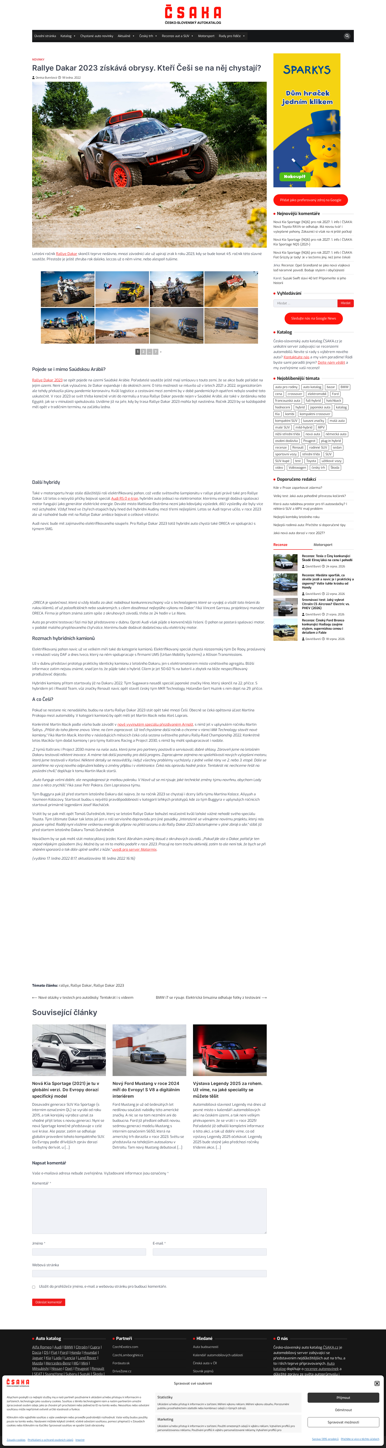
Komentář (41, 1183)
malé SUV (282, 427)
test (298, 461)
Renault (298, 447)
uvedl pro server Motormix (134, 849)
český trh (318, 468)
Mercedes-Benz (58, 1363)
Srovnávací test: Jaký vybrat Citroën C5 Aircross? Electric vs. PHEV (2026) (326, 604)
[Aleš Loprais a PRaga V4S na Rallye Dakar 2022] (231, 289)
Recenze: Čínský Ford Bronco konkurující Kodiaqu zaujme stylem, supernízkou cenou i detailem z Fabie (323, 626)
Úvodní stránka (45, 36)
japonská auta (320, 407)
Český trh (146, 36)
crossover (295, 394)
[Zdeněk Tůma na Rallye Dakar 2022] (67, 289)
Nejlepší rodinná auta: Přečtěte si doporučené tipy (309, 525)
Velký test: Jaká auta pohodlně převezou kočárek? (309, 496)
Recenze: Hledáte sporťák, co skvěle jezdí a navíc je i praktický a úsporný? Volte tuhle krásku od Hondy (328, 581)
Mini (84, 1363)
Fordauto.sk (121, 1363)
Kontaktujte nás (296, 357)
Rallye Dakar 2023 (47, 380)
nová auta (313, 434)
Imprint (80, 1440)
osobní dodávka (286, 441)
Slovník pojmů (203, 1371)
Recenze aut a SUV (175, 36)
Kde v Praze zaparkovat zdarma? (297, 488)
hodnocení (282, 407)
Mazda (37, 1363)
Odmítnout (343, 1410)
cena (278, 394)
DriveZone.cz (122, 1371)
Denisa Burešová (46, 77)
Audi (58, 1347)
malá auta (337, 421)
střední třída (311, 454)
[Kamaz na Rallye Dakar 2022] (67, 326)
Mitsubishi (40, 1368)
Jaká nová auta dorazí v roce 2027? (299, 533)
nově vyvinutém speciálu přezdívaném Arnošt (155, 724)
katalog (341, 407)
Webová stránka (45, 1265)
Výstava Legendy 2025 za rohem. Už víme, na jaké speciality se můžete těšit (228, 1090)
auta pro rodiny (286, 387)
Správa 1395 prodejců (325, 1439)
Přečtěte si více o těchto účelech (360, 1439)
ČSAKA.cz (330, 1347)
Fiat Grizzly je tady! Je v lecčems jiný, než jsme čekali (311, 257)
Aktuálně (124, 36)
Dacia (36, 1352)
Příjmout (343, 1398)
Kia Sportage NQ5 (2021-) (291, 244)
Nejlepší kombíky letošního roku (296, 517)
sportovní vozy (286, 454)
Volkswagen (297, 468)
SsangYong (54, 1374)
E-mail (159, 1243)
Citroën (82, 1347)
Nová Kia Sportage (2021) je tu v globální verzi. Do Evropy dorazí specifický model (65, 1090)
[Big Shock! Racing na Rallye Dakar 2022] (122, 289)
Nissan (56, 1368)
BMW (344, 387)
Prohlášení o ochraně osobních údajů (50, 1440)
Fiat (54, 1352)
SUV (328, 454)
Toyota (311, 461)
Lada (58, 1358)
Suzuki (85, 1374)
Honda (75, 1352)
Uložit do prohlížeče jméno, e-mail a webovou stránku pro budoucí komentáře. (103, 1286)
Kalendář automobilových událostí (218, 1355)
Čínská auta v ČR (205, 1363)
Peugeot (309, 441)
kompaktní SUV (286, 421)
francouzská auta (287, 401)
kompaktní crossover (315, 414)
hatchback (333, 401)
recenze (281, 447)
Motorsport (206, 36)
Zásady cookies (16, 1440)
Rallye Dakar (66, 253)
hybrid (300, 407)
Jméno (38, 1243)
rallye (64, 985)
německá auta (336, 434)
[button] (377, 1383)
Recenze (280, 544)
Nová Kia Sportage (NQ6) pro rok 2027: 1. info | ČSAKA (312, 222)
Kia (277, 414)
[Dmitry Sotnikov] (176, 326)
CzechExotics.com (125, 1347)
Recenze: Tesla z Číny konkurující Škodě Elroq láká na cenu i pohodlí (327, 558)
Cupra (95, 1347)
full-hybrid (313, 401)
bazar (331, 387)
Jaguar (37, 1358)
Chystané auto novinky (96, 36)
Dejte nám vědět (331, 362)
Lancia (69, 1358)
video (279, 468)
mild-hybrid (304, 427)
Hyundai (90, 1352)
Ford (335, 394)
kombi (289, 414)
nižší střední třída (287, 434)
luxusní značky (313, 421)
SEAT (38, 1374)
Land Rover (87, 1358)
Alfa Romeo (42, 1347)
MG (76, 1363)
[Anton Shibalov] (231, 326)
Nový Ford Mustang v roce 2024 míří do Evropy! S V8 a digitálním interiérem (146, 1090)
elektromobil (317, 394)
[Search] (347, 36)
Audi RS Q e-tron (124, 498)
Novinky (38, 59)
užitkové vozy (332, 461)
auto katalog (312, 387)
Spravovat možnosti (343, 1422)
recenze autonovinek (321, 1369)
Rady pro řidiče (230, 36)
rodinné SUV (318, 447)
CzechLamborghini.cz (128, 1355)
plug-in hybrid (331, 441)
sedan (337, 447)
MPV (321, 427)
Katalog (66, 36)
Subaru (71, 1374)
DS (46, 1352)
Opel (69, 1368)
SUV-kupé (282, 461)
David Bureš (313, 566)
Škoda (335, 468)
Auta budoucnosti (205, 1347)
